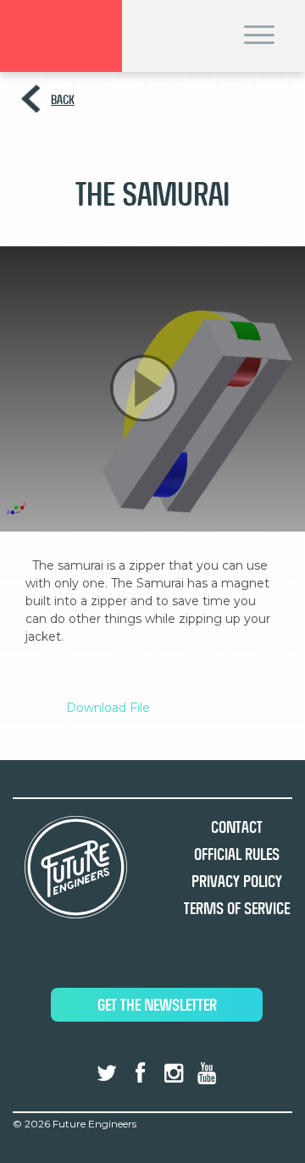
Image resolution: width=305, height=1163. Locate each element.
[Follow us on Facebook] (140, 1073)
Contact (237, 827)
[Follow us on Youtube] (206, 1073)
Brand (61, 36)
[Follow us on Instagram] (173, 1073)
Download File (108, 707)
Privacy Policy (236, 881)
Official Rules (237, 854)
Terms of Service (237, 909)
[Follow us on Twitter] (107, 1073)
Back (63, 99)
